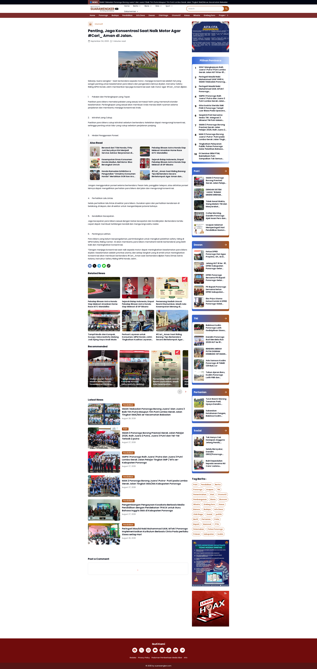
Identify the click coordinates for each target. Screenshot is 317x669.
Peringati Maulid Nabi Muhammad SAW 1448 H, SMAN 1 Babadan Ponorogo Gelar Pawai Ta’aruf (212, 79)
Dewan (152, 15)
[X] (94, 266)
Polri (125, 429)
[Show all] (225, 171)
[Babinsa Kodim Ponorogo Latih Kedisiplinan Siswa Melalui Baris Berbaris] (199, 329)
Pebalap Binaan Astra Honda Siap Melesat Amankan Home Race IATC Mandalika (169, 150)
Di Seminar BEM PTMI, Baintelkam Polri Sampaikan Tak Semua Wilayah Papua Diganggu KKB (212, 156)
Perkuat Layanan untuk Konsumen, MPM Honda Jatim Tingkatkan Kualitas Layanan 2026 (137, 337)
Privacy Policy (144, 657)
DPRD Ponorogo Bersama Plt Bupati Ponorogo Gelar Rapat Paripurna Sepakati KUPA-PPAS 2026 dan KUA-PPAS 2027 (216, 278)
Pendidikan (127, 15)
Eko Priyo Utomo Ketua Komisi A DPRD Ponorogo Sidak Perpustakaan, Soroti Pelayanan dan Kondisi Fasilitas (216, 301)
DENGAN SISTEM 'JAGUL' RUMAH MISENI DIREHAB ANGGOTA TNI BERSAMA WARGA (214, 192)
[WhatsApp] (104, 266)
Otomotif (176, 15)
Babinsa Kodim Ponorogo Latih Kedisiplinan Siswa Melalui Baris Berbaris (215, 328)
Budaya (115, 15)
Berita (135, 6)
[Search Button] (226, 8)
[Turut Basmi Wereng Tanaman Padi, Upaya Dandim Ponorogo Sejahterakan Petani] (199, 403)
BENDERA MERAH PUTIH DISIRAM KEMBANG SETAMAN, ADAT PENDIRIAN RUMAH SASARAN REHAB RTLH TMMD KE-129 (216, 351)
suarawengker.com (163, 666)
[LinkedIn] (175, 650)
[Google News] (161, 650)
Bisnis (147, 6)
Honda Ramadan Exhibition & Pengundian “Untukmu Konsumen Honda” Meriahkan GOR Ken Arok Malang (118, 174)
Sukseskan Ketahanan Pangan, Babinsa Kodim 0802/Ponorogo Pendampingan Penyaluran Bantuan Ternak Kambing (216, 413)
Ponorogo (103, 15)
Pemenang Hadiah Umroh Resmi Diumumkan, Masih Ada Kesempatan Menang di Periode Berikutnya (171, 304)
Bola (157, 6)
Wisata (196, 15)
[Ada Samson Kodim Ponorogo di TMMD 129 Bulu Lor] (199, 364)
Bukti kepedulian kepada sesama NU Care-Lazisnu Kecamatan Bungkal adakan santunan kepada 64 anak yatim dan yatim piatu (216, 463)
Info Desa (140, 15)
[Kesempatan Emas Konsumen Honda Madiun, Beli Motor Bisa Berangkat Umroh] (95, 163)
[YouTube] (155, 650)
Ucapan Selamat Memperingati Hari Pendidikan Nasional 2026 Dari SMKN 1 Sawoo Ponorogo (216, 227)
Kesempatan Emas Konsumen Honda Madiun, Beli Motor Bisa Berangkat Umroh (117, 162)
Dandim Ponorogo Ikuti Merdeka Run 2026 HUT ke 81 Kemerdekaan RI (215, 339)
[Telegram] (99, 266)
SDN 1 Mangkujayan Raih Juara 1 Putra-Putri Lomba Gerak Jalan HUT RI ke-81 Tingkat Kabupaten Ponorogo (212, 70)
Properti (222, 15)
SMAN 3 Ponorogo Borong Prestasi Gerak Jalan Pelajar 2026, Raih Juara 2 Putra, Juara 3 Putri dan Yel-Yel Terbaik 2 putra (153, 435)
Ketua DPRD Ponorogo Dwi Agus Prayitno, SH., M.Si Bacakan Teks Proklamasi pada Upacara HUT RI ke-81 (216, 254)
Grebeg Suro (209, 15)
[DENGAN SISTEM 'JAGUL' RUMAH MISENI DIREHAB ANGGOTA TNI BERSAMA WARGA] (199, 193)
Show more (138, 551)
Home (127, 6)
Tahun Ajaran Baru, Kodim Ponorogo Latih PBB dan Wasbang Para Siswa (215, 375)
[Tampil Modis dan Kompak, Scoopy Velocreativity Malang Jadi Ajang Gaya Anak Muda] (104, 320)
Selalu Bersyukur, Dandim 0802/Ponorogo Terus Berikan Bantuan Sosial (214, 452)
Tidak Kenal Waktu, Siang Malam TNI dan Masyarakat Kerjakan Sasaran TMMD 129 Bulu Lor (216, 204)
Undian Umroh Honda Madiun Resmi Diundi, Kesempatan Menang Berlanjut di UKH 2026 (101, 381)
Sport (168, 6)
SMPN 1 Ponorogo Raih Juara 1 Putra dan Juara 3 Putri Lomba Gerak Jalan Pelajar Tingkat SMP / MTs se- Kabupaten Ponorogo (152, 459)
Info (185, 657)
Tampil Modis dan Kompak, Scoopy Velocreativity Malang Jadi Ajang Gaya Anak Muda (103, 337)
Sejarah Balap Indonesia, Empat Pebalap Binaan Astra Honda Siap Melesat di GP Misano (169, 162)
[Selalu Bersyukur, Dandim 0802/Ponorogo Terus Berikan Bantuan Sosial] (199, 453)
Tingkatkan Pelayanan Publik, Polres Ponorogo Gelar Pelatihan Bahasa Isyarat (211, 146)
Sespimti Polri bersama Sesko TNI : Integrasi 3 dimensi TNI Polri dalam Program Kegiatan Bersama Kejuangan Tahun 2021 (212, 118)
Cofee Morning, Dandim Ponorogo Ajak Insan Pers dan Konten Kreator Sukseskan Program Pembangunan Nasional (216, 216)
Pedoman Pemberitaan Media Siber (167, 657)
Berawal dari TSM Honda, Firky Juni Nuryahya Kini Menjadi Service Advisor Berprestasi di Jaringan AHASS (117, 150)
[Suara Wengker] (104, 8)
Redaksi (133, 657)
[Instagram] (148, 650)
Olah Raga (163, 15)
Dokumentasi (130, 11)
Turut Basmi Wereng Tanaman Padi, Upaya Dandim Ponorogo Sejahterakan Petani (216, 401)
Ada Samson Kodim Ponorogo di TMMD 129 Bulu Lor (216, 363)
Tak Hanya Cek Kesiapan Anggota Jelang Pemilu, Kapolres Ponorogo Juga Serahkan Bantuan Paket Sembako (216, 440)
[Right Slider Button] (226, 15)
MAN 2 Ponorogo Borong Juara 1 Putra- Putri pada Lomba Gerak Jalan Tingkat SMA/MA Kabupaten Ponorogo (154, 482)
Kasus (187, 15)
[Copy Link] (108, 266)
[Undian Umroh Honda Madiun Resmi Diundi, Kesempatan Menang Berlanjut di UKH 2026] (103, 368)
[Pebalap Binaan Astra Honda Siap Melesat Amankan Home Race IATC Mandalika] (145, 151)
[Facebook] (90, 266)
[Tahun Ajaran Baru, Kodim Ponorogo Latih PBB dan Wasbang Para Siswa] (199, 376)
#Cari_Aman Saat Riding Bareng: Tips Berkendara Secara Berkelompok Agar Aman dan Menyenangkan (169, 174)
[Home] (90, 24)
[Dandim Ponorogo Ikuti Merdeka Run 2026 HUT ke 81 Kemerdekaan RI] (199, 341)
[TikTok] (168, 650)
